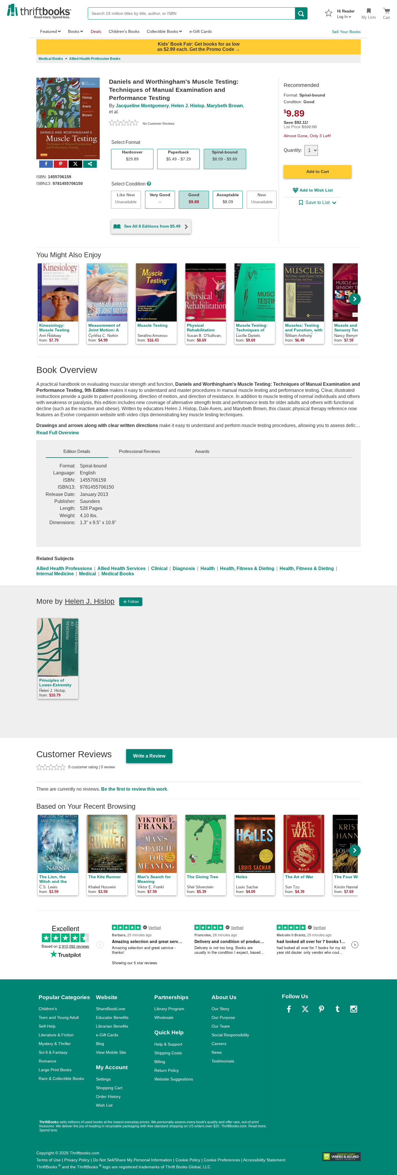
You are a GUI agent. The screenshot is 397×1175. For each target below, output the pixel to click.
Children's (48, 1008)
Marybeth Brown (225, 105)
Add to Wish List (316, 190)
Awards (202, 451)
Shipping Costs (168, 1053)
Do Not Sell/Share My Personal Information (132, 1160)
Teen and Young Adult (59, 1017)
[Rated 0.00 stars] (123, 123)
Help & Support (168, 1044)
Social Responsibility (230, 1035)
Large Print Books (55, 1069)
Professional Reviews (139, 451)
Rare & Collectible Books (61, 1078)
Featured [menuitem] (48, 31)
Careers (219, 1043)
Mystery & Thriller (55, 1043)
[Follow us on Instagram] (354, 1009)
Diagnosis (184, 568)
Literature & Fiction (56, 1035)
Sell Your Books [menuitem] (346, 31)
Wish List (104, 1105)
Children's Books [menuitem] (124, 31)
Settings (103, 1079)
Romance (47, 1061)
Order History (108, 1096)
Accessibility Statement (264, 1160)
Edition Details (76, 451)
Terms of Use (48, 1160)
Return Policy (166, 1070)
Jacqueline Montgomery (142, 105)
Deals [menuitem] (96, 31)
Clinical (159, 568)
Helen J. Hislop (187, 105)
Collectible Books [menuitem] (162, 31)
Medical (87, 573)
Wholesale (164, 1017)
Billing (159, 1061)
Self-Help (47, 1026)
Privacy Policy (77, 1160)
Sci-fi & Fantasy (53, 1052)
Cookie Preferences (222, 1160)
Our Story (220, 1008)
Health (208, 568)
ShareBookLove (110, 1008)
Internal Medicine (55, 573)
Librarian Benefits (112, 1026)
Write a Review (149, 755)
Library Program (169, 1008)
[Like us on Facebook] (289, 1009)
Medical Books (117, 573)
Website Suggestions (173, 1079)
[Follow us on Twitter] (305, 1009)
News (217, 1052)
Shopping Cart (109, 1087)
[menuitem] (346, 12)
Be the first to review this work (134, 789)
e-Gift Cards (107, 1035)
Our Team (221, 1026)
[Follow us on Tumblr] (337, 1009)
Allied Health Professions (64, 568)
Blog (100, 1043)
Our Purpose (223, 1017)
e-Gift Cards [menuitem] (200, 31)
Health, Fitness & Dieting (247, 568)
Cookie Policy (188, 1160)
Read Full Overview (57, 432)
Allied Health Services (121, 568)
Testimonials (223, 1061)
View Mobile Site (111, 1052)
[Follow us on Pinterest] (321, 1009)
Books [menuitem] (73, 31)
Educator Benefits (112, 1017)
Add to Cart (317, 171)
